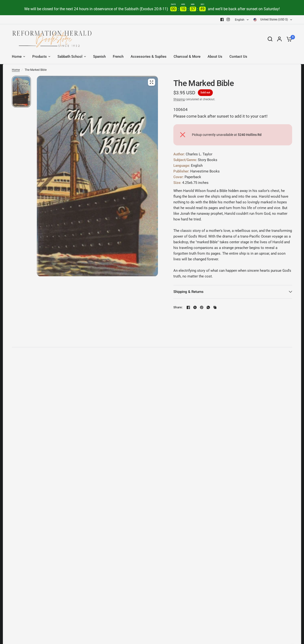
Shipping (179, 99)
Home (16, 70)
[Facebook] (222, 19)
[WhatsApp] (208, 307)
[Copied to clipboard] (215, 307)
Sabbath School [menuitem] (69, 56)
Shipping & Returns (188, 292)
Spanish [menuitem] (99, 56)
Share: (178, 307)
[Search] (270, 39)
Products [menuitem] (39, 56)
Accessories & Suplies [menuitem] (148, 56)
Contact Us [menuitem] (238, 56)
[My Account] (279, 39)
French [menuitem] (118, 56)
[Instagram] (228, 19)
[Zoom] (151, 82)
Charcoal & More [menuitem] (187, 56)
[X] (195, 307)
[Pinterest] (201, 307)
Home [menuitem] (17, 56)
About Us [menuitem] (215, 56)
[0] (288, 39)
